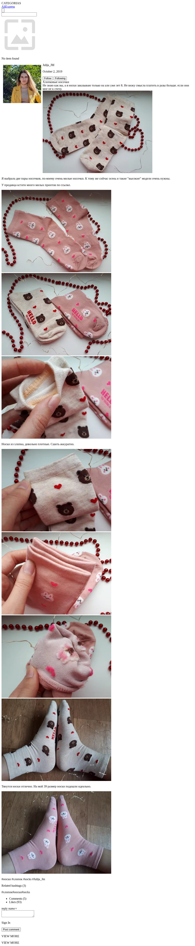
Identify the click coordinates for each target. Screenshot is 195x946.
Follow (47, 78)
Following (60, 78)
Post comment (11, 929)
